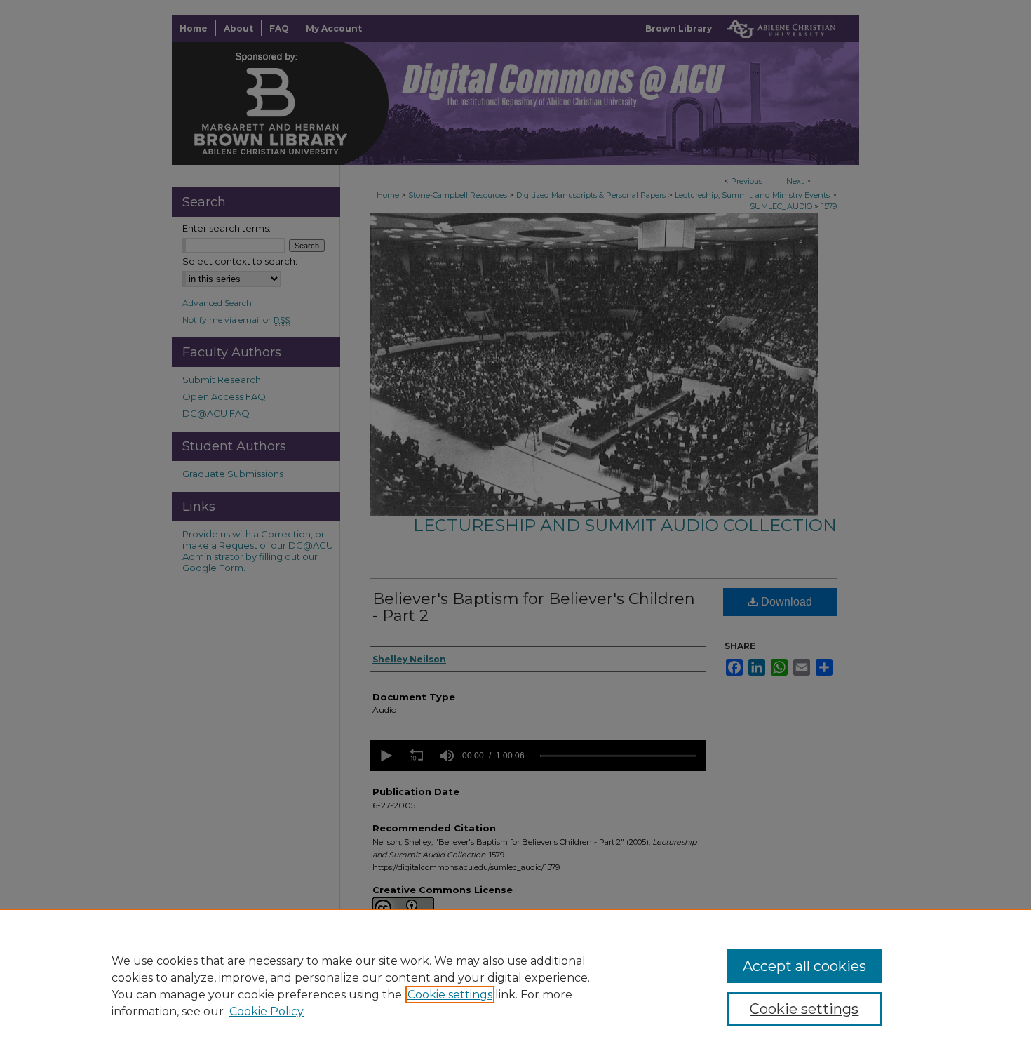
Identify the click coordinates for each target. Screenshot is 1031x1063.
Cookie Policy (266, 1011)
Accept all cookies (804, 966)
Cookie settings (449, 994)
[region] (515, 986)
